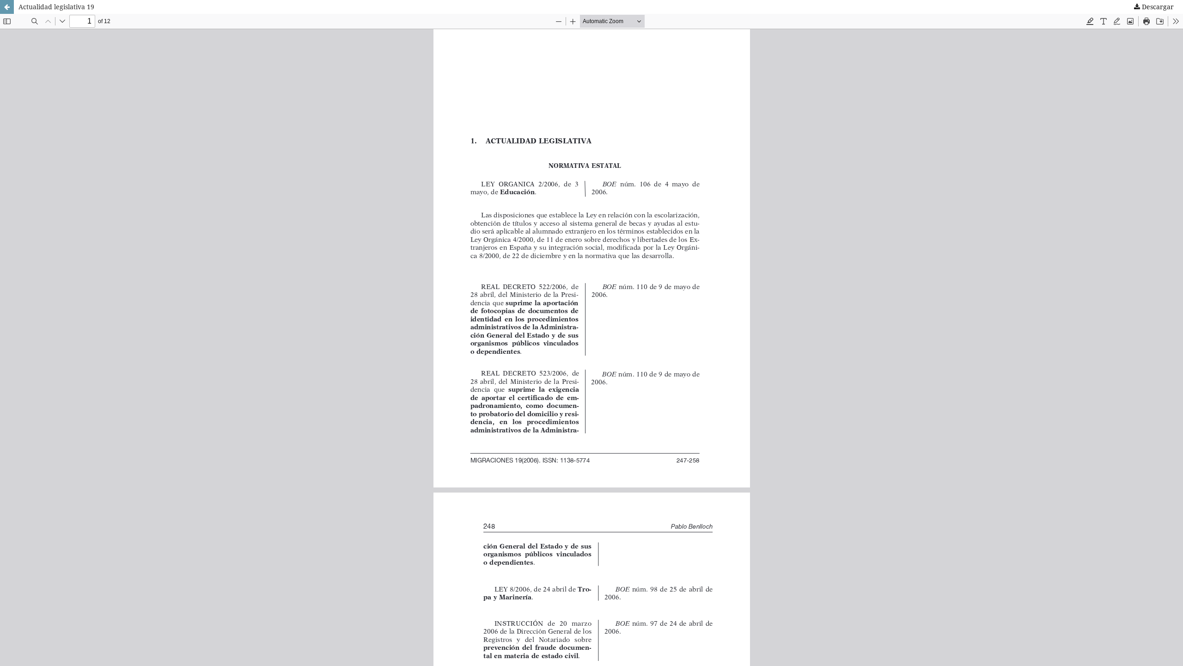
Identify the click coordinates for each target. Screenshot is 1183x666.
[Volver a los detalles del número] (7, 7)
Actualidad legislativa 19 (56, 6)
